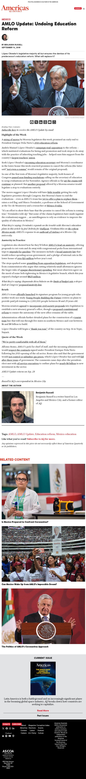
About (23, 725)
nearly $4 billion (67, 363)
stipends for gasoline (20, 252)
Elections (32, 728)
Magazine (32, 725)
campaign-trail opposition (49, 147)
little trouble (53, 192)
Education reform (45, 434)
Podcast (8, 733)
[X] (36, 122)
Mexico (6, 19)
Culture (41, 733)
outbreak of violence (50, 232)
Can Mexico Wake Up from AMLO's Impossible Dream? (29, 584)
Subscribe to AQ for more (41, 439)
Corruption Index (43, 725)
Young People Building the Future (43, 298)
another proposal (36, 184)
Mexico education (66, 434)
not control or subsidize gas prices (26, 357)
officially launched (25, 294)
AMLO (12, 434)
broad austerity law (66, 252)
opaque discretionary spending (36, 270)
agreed (22, 306)
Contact (24, 731)
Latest (32, 731)
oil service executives (28, 363)
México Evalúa (54, 205)
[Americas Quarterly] (15, 8)
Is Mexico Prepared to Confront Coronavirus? (25, 522)
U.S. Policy (32, 733)
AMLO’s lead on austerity (62, 245)
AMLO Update (25, 434)
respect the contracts (19, 350)
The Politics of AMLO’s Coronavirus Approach (25, 646)
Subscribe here (9, 130)
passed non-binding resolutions (28, 177)
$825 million (34, 276)
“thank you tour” (38, 329)
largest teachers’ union (23, 158)
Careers (24, 733)
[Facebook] (32, 122)
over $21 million (25, 258)
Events (40, 728)
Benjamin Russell (13, 44)
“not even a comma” (16, 169)
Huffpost (44, 228)
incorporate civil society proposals (47, 306)
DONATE (78, 8)
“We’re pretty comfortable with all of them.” (24, 342)
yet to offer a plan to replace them (59, 199)
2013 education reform (46, 143)
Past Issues (43, 715)
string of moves (11, 139)
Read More (43, 710)
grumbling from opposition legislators (46, 263)
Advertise (23, 728)
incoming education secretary (40, 162)
